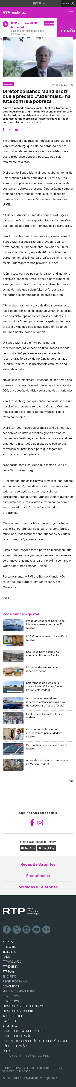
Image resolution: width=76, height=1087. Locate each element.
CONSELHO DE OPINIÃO (17, 1036)
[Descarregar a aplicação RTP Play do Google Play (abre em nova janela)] (46, 848)
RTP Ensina (10, 966)
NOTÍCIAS (8, 942)
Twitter (17, 929)
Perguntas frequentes (19, 991)
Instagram (26, 929)
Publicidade (23, 1071)
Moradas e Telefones (38, 887)
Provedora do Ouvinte (18, 1011)
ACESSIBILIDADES (13, 1016)
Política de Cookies (41, 1067)
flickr (46, 929)
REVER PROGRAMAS (15, 981)
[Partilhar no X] (9, 130)
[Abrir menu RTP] (38, 3)
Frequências (38, 875)
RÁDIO (6, 957)
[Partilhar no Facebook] (3, 130)
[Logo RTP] (21, 911)
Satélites (9, 1021)
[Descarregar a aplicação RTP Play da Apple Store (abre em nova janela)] (28, 848)
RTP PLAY (8, 971)
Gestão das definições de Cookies (26, 1056)
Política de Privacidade (15, 1067)
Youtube (36, 929)
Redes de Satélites (38, 864)
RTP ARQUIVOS (12, 962)
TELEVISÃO (9, 952)
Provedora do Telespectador (24, 1006)
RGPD (6, 1051)
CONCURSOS (11, 986)
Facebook (7, 929)
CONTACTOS (11, 1001)
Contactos (11, 996)
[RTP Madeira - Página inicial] (25, 12)
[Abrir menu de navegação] (72, 12)
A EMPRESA (10, 1026)
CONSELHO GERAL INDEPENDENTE (24, 1031)
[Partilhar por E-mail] (16, 130)
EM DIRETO (9, 976)
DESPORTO (9, 947)
